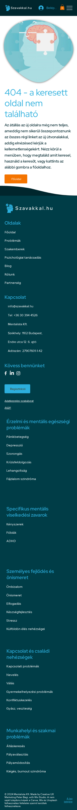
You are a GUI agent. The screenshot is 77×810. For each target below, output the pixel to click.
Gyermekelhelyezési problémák (29, 692)
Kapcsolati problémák (22, 666)
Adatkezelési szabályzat (19, 400)
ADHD (11, 541)
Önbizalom (14, 587)
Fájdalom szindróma (21, 479)
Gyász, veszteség (19, 708)
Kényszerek (14, 524)
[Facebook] (5, 373)
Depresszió (14, 445)
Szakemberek (15, 249)
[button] (62, 7)
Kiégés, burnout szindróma (26, 771)
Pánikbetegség (17, 437)
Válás (10, 683)
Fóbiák (11, 532)
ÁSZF (8, 407)
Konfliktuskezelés (19, 700)
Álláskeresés (15, 746)
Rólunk (10, 274)
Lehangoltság (16, 470)
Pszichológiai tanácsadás (23, 257)
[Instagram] (18, 373)
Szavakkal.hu (21, 8)
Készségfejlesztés (19, 612)
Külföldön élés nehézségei (25, 629)
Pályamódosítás (18, 763)
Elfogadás (13, 604)
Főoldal (10, 232)
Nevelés (12, 675)
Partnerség (13, 283)
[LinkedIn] (11, 373)
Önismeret (14, 595)
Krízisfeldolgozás (18, 462)
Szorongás (14, 454)
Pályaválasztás (17, 754)
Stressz (11, 620)
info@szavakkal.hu (20, 306)
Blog (8, 266)
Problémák (13, 240)
